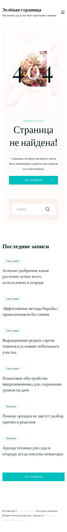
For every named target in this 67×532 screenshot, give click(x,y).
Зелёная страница (21, 9)
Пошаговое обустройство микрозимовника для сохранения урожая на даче (31, 384)
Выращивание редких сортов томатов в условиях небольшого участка (30, 346)
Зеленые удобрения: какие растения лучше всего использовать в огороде (25, 276)
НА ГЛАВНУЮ (33, 180)
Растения (11, 406)
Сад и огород (12, 261)
